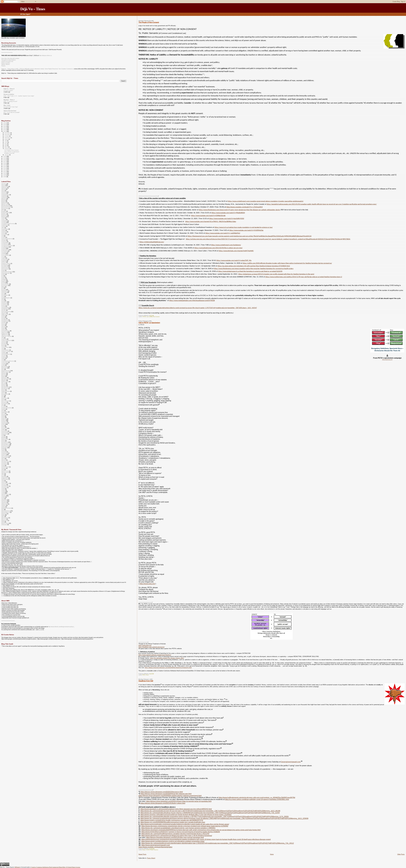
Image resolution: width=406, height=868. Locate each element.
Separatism (4, 457)
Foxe (2, 300)
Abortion (3, 183)
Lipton (3, 358)
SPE (2, 469)
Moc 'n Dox (7, 105)
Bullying (3, 216)
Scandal (3, 451)
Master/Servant (5, 370)
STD (2, 475)
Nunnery (3, 402)
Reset (3, 440)
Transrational (5, 483)
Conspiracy (4, 244)
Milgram (3, 380)
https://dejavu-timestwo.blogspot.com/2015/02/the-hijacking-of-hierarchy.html (168, 667)
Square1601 (5, 472)
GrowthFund (4, 321)
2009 (5, 175)
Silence (3, 460)
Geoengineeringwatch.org (290, 762)
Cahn (3, 218)
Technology (4, 479)
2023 (5, 128)
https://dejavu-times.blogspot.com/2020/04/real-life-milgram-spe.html (166, 794)
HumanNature (5, 330)
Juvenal (3, 341)
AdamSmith (4, 186)
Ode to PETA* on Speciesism (149, 323)
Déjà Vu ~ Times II (9, 88)
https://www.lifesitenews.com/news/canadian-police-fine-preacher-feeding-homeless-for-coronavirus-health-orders (253, 269)
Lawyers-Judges (6, 351)
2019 (5, 158)
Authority (3, 196)
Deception (4, 266)
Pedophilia (4, 412)
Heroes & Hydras (9, 94)
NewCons (4, 398)
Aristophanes (5, 194)
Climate (3, 240)
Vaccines (4, 501)
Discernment (5, 269)
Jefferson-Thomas (6, 336)
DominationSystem (6, 271)
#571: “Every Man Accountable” (12, 112)
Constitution (4, 247)
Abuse (143, 849)
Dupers (3, 281)
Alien (2, 190)
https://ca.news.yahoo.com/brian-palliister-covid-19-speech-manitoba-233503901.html (257, 799)
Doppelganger (5, 273)
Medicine (4, 377)
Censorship (4, 229)
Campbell (4, 221)
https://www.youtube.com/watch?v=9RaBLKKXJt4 (228, 213)
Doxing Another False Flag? (11, 107)
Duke (2, 277)
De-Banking (4, 265)
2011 (5, 171)
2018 (5, 160)
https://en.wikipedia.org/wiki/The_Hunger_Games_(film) (167, 658)
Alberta (3, 189)
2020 (5, 156)
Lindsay (3, 357)
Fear (2, 296)
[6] (34, 558)
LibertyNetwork (5, 354)
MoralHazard (5, 387)
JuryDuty (3, 339)
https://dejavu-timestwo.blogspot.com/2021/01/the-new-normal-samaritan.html (175, 837)
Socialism (4, 464)
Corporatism (4, 249)
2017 (5, 161)
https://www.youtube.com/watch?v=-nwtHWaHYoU (222, 233)
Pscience (156, 849)
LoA (2, 359)
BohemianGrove (6, 207)
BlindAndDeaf (5, 205)
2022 (5, 129)
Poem (147, 674)
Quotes (3, 436)
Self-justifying (5, 456)
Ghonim (3, 313)
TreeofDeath (5, 486)
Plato (2, 416)
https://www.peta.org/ (387, 359)
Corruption (4, 251)
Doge (3, 270)
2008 (5, 176)
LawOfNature (5, 350)
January (7, 154)
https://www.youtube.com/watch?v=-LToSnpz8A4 (244, 207)
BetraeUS (4, 203)
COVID (144, 316)
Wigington (4, 520)
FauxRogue (4, 295)
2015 (5, 164)
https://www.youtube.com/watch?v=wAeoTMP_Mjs (233, 260)
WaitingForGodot (6, 508)
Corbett (3, 248)
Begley (3, 201)
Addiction (4, 188)
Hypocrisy (4, 332)
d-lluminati (4, 259)
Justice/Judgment (6, 340)
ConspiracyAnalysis (7, 245)
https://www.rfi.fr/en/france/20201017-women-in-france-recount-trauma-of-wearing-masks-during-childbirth (180, 832)
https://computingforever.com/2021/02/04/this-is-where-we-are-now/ (218, 248)
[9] (13, 569)
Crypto (3, 258)
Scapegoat (4, 453)
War (2, 509)
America (3, 192)
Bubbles (3, 214)
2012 (5, 170)
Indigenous (4, 333)
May (6, 144)
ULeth (3, 497)
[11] (70, 569)
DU (2, 276)
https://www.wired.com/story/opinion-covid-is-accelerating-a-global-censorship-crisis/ (172, 841)
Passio (3, 409)
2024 (5, 126)
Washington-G (5, 512)
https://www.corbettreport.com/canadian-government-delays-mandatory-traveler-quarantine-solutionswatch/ (265, 201)
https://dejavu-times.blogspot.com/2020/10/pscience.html (162, 792)
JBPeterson (4, 335)
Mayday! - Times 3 (9, 99)
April (6, 145)
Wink (2, 522)
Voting (3, 506)
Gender (3, 310)
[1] (2, 578)
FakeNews (4, 291)
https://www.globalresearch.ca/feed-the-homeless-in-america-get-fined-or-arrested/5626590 (250, 271)
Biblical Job (4, 204)
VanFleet (3, 502)
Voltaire (3, 505)
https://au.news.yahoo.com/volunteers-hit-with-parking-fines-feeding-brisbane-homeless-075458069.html (253, 266)
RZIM (2, 449)
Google (3, 318)
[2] (22, 541)
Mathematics (5, 372)
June (6, 142)
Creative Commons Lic (67, 69)
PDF (2, 410)
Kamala (3, 343)
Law (147, 316)
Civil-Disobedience (6, 238)
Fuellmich (4, 304)
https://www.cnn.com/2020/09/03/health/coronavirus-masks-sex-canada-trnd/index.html (172, 822)
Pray (2, 425)
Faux (2, 293)
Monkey (3, 385)
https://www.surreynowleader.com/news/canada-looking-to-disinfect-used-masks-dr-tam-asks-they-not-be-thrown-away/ (184, 824)
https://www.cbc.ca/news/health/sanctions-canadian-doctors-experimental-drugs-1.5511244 (175, 834)
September (7, 137)
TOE (2, 480)
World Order (4, 523)
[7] (91, 561)
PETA (143, 674)
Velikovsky (4, 504)
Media (3, 376)
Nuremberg (4, 403)
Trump (3, 491)
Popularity (4, 423)
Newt (2, 399)
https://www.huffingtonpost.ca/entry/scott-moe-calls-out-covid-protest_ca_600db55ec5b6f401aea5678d (257, 797)
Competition (4, 243)
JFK (2, 337)
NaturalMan (4, 394)
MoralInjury (4, 388)
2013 (5, 168)
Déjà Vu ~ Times (32, 9)
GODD (3, 315)
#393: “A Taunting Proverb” (10, 101)
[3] (24, 545)
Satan (3, 450)
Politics (3, 420)
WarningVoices (5, 511)
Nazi (2, 395)
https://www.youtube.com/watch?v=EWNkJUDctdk (208, 216)
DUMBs (3, 280)
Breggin (3, 211)
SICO (2, 458)
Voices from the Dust (10, 110)
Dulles (3, 278)
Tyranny (3, 495)
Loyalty (3, 363)
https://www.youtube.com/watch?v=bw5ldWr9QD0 (226, 219)
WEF (2, 516)
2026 (5, 123)
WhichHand (4, 517)
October (7, 136)
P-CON (3, 406)
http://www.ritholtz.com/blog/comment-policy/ (60, 626)
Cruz (2, 256)
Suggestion (4, 478)
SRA (2, 473)
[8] (18, 567)
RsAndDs (4, 447)
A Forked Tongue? (8, 90)
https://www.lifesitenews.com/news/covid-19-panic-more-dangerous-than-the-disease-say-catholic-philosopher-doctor (239, 210)
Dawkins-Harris (5, 263)
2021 (5, 131)
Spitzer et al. (4, 471)
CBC (2, 227)
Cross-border (5, 255)
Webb (3, 515)
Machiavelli (4, 366)
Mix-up (3, 383)
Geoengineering (6, 311)
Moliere (3, 384)
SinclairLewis (5, 461)
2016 (5, 163)
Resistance (4, 442)
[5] (37, 548)
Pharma (3, 414)
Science (3, 454)
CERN (3, 230)
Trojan (3, 490)
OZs (2, 405)
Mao (2, 369)
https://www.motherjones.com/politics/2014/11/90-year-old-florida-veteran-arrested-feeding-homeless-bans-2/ (303, 277)
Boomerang (4, 208)
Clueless (3, 241)
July (6, 140)
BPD (2, 210)
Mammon (4, 368)
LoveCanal (4, 362)
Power (151, 849)
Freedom (4, 302)
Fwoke (3, 306)
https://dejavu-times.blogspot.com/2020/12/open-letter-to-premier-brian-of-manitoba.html (178, 801)
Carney (3, 226)
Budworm (4, 215)
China (3, 233)
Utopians (4, 500)
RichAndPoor (5, 445)
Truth (2, 493)
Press (3, 427)
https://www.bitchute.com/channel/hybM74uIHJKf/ (236, 251)
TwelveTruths (5, 494)
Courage (3, 252)
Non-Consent (156, 316)
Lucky (3, 365)
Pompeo (3, 421)
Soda (2, 465)
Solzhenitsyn (5, 467)
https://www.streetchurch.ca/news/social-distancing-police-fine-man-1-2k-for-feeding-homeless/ (176, 835)
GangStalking (5, 307)
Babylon (3, 199)
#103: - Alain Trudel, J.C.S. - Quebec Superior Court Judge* (19, 96)
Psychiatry (4, 431)
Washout (3, 513)
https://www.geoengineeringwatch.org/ (155, 845)
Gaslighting (4, 308)
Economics (4, 285)
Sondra (3, 468)
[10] (46, 569)
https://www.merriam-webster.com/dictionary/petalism (155, 655)
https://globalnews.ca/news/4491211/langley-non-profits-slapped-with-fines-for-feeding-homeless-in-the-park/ (276, 274)
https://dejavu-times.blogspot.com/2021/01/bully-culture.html (163, 803)
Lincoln (3, 355)
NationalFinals (5, 391)
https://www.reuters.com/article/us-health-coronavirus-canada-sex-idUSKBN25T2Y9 (171, 820)
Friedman (4, 303)
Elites (3, 287)
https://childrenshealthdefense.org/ (152, 242)
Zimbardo (4, 524)
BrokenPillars (5, 212)
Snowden (4, 462)
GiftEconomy (5, 314)
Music (3, 390)
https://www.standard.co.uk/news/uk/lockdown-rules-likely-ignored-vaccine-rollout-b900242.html (176, 809)
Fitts (2, 299)
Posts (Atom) (151, 858)
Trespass (4, 487)
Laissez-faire (5, 347)
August (6, 139)
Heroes (3, 326)
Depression (4, 267)
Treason (3, 484)
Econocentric (5, 284)
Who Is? (3, 519)
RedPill (3, 438)
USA (2, 498)
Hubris (3, 329)
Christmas (4, 234)
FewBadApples (5, 297)
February (7, 148)
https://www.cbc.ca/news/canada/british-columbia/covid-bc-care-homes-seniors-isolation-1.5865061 (178, 828)
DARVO (3, 262)
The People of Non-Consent (149, 22)
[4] (30, 547)
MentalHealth (5, 379)
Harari (3, 324)
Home (272, 854)
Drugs (3, 274)
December (7, 133)
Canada (3, 222)
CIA (2, 236)
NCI (2, 396)
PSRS (3, 429)
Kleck (3, 346)
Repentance (4, 439)
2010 (5, 173)
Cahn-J (3, 219)
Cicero (3, 237)
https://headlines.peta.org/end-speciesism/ (152, 647)
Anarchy (3, 193)
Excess (3, 289)
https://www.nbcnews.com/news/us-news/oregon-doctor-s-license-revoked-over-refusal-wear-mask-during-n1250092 (184, 826)
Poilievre (3, 418)
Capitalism (4, 225)
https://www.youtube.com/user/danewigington (155, 847)
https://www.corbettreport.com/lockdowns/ (226, 245)
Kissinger (4, 344)
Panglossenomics (6, 407)
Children (3, 232)
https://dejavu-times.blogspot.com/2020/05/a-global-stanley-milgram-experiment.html (170, 796)
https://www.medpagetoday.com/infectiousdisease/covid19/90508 (192, 300)
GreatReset (4, 319)
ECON (3, 282)
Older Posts (401, 854)
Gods (2, 317)
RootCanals (4, 446)
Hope (3, 328)
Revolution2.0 (5, 443)
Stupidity (3, 476)
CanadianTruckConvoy (8, 223)
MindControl (4, 381)
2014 (5, 166)
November (7, 134)
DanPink (3, 260)
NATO (3, 392)
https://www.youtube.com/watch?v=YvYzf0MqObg (246, 230)
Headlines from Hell (146, 681)
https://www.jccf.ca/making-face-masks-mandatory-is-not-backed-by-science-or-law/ (244, 227)
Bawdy (3, 200)
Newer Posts (142, 854)
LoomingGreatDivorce (7, 361)
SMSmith (17, 867)
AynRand (4, 197)
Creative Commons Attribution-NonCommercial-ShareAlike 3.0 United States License (55, 867)
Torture (3, 482)
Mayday (3, 373)
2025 (5, 124)
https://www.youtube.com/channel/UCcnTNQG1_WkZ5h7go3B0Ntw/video (210, 221)
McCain (3, 374)
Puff (2, 435)
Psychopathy (5, 432)
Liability (150, 316)
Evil (2, 288)
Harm (3, 325)
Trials (3, 489)
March (6, 147)
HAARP (3, 322)
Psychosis (4, 434)
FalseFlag (4, 292)
